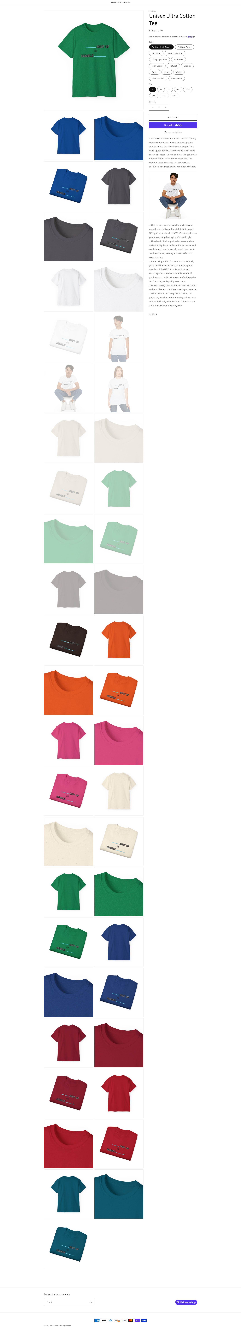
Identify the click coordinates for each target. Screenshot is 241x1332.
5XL (176, 96)
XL (178, 89)
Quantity (152, 102)
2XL (188, 89)
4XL (165, 96)
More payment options (173, 132)
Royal (154, 72)
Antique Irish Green (161, 47)
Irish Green (157, 66)
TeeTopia (53, 1326)
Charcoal (156, 53)
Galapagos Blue (159, 59)
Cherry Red (176, 78)
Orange (187, 66)
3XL (153, 95)
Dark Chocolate (175, 53)
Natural (173, 66)
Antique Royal (184, 47)
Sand (166, 72)
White (179, 72)
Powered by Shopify (63, 1326)
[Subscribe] (91, 1302)
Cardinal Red (158, 78)
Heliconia (178, 59)
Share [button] (154, 314)
